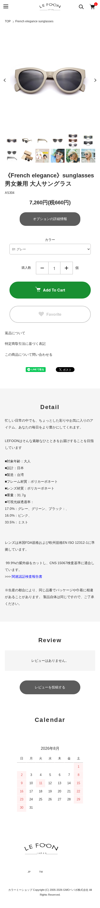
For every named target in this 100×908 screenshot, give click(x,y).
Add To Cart (54, 290)
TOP (8, 21)
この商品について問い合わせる (28, 354)
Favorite (53, 314)
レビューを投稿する (50, 687)
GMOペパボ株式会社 (75, 889)
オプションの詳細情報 (50, 219)
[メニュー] (5, 6)
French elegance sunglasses (34, 21)
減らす (42, 268)
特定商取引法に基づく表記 (25, 344)
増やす (66, 268)
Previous (5, 80)
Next (95, 80)
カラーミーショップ (20, 889)
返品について (15, 333)
